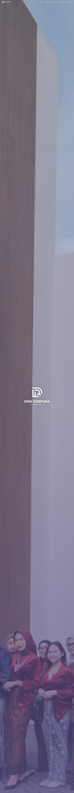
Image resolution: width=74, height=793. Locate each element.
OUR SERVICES (62, 2)
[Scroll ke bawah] (37, 789)
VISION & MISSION (49, 2)
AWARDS (56, 2)
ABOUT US (41, 2)
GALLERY (69, 2)
